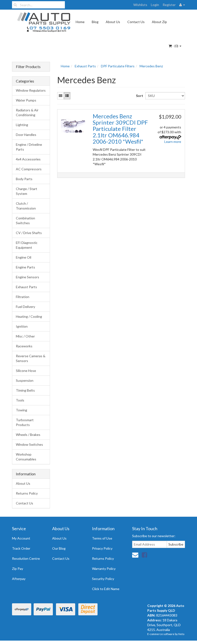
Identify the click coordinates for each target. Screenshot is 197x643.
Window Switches (29, 444)
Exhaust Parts (26, 287)
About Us (113, 22)
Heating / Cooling (29, 316)
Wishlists (140, 5)
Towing (21, 410)
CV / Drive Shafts (29, 233)
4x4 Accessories (28, 159)
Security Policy (103, 579)
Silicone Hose (26, 371)
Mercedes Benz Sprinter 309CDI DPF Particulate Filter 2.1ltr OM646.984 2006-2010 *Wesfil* (120, 129)
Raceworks (24, 346)
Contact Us (136, 22)
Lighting (22, 125)
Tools (20, 400)
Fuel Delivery (25, 307)
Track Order (21, 548)
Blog (95, 22)
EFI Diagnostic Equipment (26, 245)
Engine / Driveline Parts (29, 146)
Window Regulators (31, 90)
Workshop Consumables (26, 456)
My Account (21, 538)
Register (169, 5)
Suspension (24, 380)
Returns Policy (27, 493)
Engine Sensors (27, 277)
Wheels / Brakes (28, 435)
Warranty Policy (104, 569)
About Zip (159, 22)
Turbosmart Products (25, 422)
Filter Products (28, 66)
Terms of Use (102, 538)
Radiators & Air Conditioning (27, 112)
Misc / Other (25, 336)
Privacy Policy (102, 548)
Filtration (22, 297)
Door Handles (26, 135)
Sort (139, 96)
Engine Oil (23, 257)
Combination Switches (25, 220)
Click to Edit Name (105, 589)
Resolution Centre (26, 558)
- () (175, 46)
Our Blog (59, 548)
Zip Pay (17, 569)
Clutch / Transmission (26, 205)
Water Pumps (26, 100)
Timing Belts (25, 390)
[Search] (15, 4)
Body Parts (24, 179)
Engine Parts (25, 267)
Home (80, 22)
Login (155, 5)
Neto (181, 634)
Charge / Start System (26, 191)
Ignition (22, 326)
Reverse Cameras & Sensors (30, 358)
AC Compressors (29, 169)
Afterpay (18, 579)
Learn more (172, 142)
